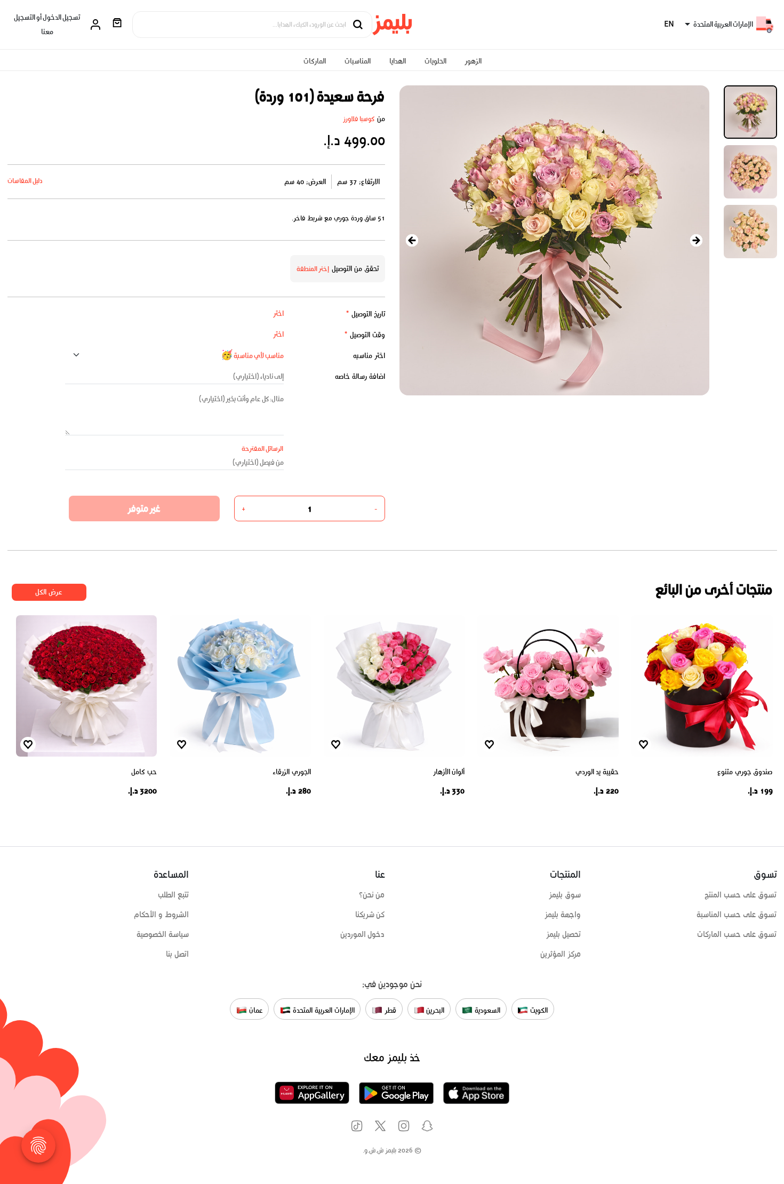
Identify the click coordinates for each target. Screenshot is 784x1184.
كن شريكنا (370, 914)
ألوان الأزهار (449, 772)
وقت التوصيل (364, 335)
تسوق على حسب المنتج (741, 894)
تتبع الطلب (173, 894)
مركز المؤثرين (560, 954)
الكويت (538, 1010)
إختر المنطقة (313, 268)
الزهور (473, 61)
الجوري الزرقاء (292, 772)
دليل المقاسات (25, 180)
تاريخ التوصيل (365, 314)
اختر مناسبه (369, 356)
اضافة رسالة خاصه (360, 376)
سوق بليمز (565, 894)
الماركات (314, 61)
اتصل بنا (177, 954)
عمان (255, 1010)
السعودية (486, 1010)
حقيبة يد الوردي (597, 772)
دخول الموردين (362, 934)
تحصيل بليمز (563, 934)
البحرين (435, 1010)
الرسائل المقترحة (263, 448)
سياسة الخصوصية (163, 934)
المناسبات (358, 61)
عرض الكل (48, 592)
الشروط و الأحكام (161, 914)
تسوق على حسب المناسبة (737, 914)
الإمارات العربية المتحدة (322, 1010)
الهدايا (397, 61)
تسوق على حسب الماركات (737, 934)
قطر (389, 1010)
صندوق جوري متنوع (744, 772)
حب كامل (144, 772)
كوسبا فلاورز (359, 118)
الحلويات (435, 61)
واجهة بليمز (563, 914)
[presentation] (412, 240)
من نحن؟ (372, 894)
